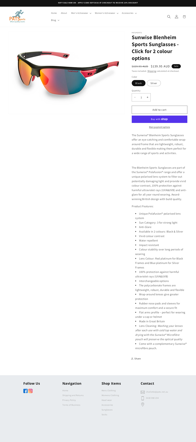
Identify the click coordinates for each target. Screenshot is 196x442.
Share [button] (137, 358)
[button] (81, 13)
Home (65, 390)
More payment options (159, 127)
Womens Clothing (110, 395)
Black (138, 83)
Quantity (136, 90)
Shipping (151, 71)
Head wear (107, 400)
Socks (104, 414)
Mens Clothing (109, 390)
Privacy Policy (69, 400)
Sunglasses (107, 409)
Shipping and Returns (73, 395)
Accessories (107, 405)
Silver (154, 83)
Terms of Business (71, 405)
